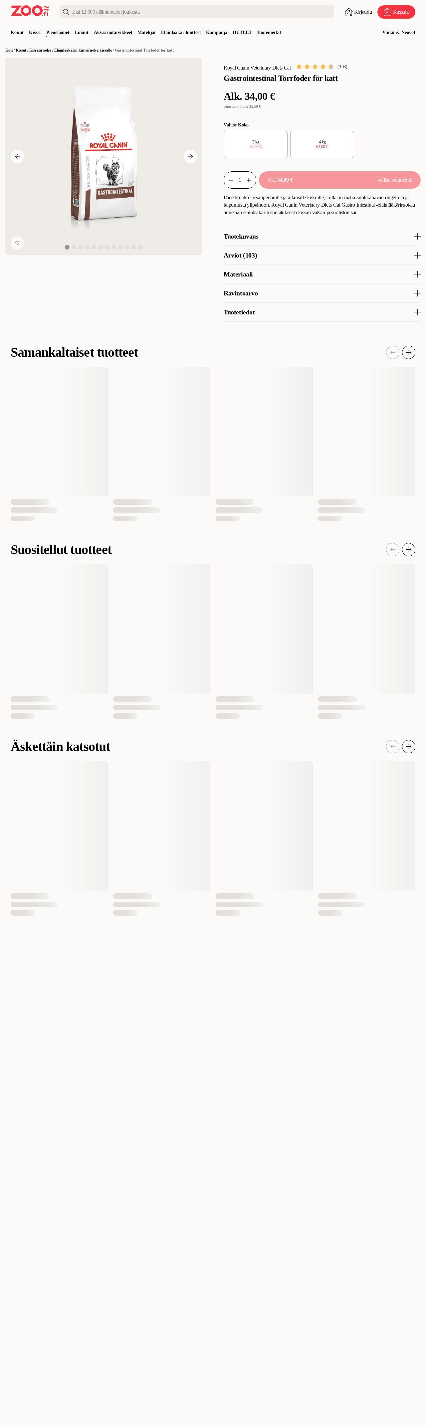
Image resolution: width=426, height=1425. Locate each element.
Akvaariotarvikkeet (113, 32)
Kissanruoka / (41, 50)
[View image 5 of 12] (94, 247)
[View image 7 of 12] (107, 247)
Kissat (35, 32)
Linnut (82, 32)
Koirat (17, 32)
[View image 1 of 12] (67, 247)
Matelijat (146, 32)
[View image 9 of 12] (120, 247)
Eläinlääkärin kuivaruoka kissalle (83, 50)
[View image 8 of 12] (113, 247)
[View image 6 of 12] (100, 247)
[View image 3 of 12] (80, 247)
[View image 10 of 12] (127, 247)
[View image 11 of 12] (133, 247)
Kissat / (22, 50)
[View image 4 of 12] (87, 247)
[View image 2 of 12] (74, 247)
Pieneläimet (57, 32)
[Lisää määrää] (251, 180)
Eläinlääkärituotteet (181, 32)
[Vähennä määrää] (228, 180)
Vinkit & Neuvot (398, 32)
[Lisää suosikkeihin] (17, 243)
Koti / (10, 50)
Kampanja (216, 32)
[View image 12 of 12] (140, 247)
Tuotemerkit (269, 32)
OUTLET (242, 32)
